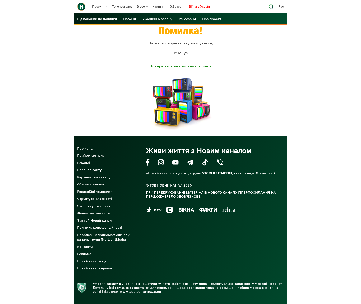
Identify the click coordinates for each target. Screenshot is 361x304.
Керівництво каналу (94, 177)
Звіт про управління (94, 206)
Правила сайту (89, 170)
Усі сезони (187, 18)
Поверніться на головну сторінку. (180, 66)
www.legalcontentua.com (140, 291)
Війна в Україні (200, 6)
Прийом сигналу (91, 155)
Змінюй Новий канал (94, 220)
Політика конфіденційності (99, 227)
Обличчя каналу (90, 184)
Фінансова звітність (93, 213)
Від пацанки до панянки (97, 18)
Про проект (211, 18)
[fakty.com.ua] (208, 210)
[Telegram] (190, 163)
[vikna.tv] (186, 210)
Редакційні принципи (94, 191)
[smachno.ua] (228, 210)
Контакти (85, 246)
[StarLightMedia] (217, 173)
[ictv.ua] (154, 210)
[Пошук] (271, 7)
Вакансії (84, 162)
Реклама (84, 253)
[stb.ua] (169, 210)
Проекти (98, 6)
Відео (141, 6)
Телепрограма (122, 6)
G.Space (175, 6)
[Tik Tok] (205, 163)
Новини (129, 18)
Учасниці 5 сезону (157, 18)
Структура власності (94, 198)
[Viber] (220, 163)
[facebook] (148, 163)
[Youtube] (175, 163)
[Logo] (81, 7)
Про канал (85, 148)
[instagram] (161, 163)
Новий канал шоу (91, 261)
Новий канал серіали (94, 268)
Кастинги (159, 6)
